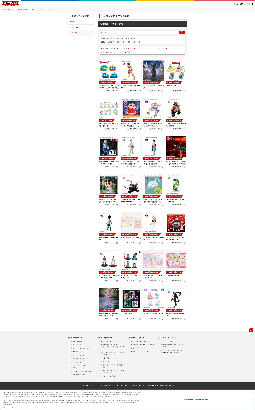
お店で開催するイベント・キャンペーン (172, 346)
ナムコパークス (167, 341)
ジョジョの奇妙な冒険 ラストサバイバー (113, 353)
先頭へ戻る (251, 330)
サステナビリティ (96, 386)
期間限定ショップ (78, 359)
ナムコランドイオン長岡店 (79, 16)
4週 (123, 42)
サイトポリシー (109, 386)
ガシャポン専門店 (78, 362)
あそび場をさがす (76, 338)
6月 (134, 38)
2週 (134, 42)
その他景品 (127, 52)
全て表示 (111, 38)
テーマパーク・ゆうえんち (81, 348)
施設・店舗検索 (77, 341)
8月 (123, 38)
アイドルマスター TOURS (111, 341)
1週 (139, 42)
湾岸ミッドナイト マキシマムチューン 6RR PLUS (113, 371)
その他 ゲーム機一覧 (109, 376)
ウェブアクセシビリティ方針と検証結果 (145, 386)
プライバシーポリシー (123, 386)
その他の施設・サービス (80, 375)
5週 (118, 42)
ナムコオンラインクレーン (140, 341)
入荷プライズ (74, 32)
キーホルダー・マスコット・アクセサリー (158, 48)
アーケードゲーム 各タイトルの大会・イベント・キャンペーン (173, 351)
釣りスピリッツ (107, 361)
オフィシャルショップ (80, 355)
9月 (118, 38)
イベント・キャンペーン (168, 338)
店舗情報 (73, 22)
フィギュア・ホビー (136, 48)
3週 (128, 42)
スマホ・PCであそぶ (137, 338)
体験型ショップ (77, 352)
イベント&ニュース (76, 27)
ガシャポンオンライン (139, 348)
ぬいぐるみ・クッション (119, 48)
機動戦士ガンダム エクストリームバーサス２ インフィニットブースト (113, 347)
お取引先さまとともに (167, 386)
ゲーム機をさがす (106, 338)
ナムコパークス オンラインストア (143, 345)
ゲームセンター (77, 345)
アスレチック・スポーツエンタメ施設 (83, 367)
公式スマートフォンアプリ (140, 352)
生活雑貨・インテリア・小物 (112, 52)
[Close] (252, 399)
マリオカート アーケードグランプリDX (113, 366)
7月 (128, 38)
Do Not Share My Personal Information (196, 399)
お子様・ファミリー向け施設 (82, 371)
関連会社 (85, 386)
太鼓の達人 (106, 358)
